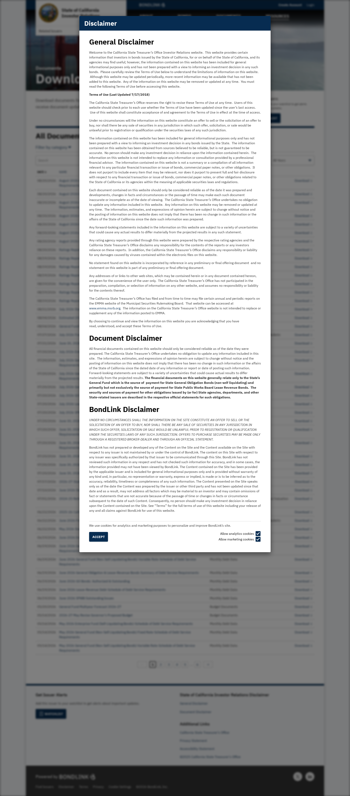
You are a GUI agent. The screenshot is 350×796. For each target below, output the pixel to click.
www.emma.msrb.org (104, 308)
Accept (98, 537)
